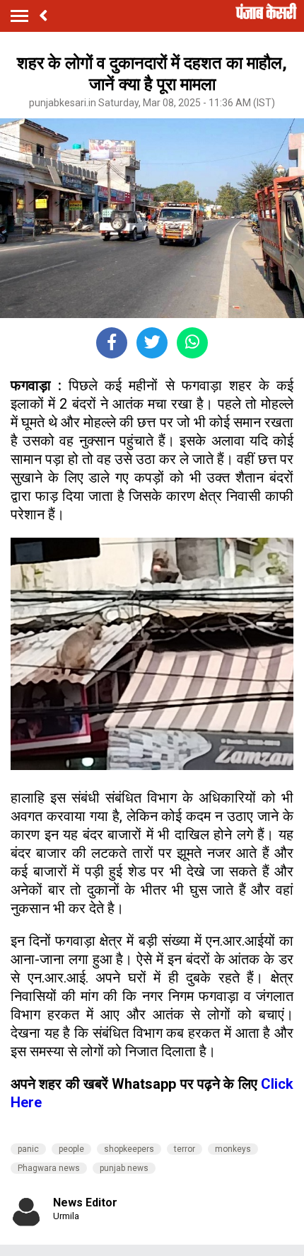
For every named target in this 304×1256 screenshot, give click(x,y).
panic (28, 1149)
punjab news (124, 1168)
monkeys (233, 1149)
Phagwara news (49, 1168)
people (71, 1149)
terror (184, 1149)
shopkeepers (129, 1149)
